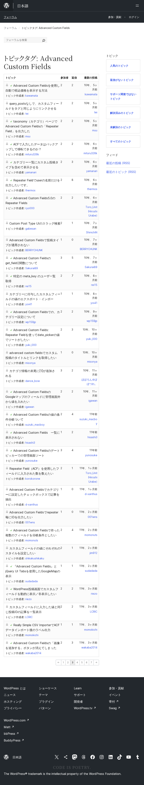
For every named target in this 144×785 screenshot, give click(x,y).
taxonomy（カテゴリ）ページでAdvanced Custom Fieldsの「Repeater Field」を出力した (31, 126)
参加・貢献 (116, 688)
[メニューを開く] (138, 5)
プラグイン (46, 701)
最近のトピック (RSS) (121, 172)
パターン (45, 708)
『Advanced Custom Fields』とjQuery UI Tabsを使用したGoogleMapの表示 (32, 571)
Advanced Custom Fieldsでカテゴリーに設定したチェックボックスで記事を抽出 (32, 494)
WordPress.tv (85, 708)
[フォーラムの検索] (43, 40)
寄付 (114, 701)
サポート (80, 695)
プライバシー (13, 708)
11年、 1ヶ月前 (88, 468)
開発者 (78, 701)
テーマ (43, 695)
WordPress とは (15, 688)
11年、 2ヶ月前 (88, 511)
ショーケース (48, 688)
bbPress (11, 733)
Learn (78, 688)
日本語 (17, 757)
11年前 (93, 414)
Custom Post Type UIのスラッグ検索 (34, 223)
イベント (115, 695)
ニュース (10, 695)
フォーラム (10, 17)
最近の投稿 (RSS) (118, 163)
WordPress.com (16, 720)
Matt (9, 727)
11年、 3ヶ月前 (88, 588)
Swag (114, 708)
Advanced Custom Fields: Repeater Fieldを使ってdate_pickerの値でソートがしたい (32, 335)
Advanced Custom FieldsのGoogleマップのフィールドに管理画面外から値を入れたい (32, 396)
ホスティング (13, 701)
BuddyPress (14, 740)
